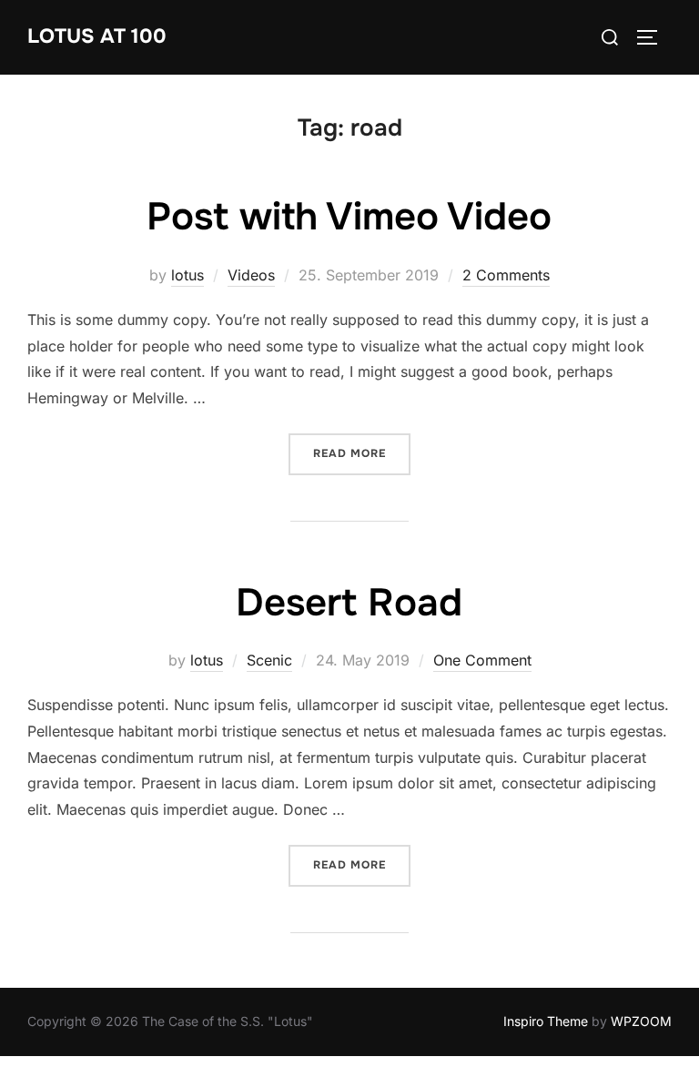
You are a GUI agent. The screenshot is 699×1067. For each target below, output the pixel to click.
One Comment (482, 660)
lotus (187, 275)
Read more (361, 453)
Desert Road (349, 602)
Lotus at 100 (97, 36)
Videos (251, 275)
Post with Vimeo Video (349, 216)
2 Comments (506, 275)
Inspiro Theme (545, 1021)
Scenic (269, 660)
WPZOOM (641, 1021)
